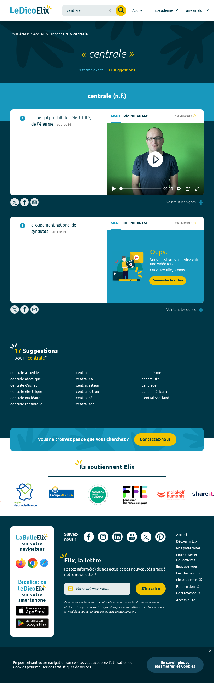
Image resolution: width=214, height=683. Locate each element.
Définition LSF (135, 116)
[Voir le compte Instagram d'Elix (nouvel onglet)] (103, 537)
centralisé (84, 398)
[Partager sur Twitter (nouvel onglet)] (15, 205)
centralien (84, 379)
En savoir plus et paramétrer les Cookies (175, 665)
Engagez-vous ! (187, 566)
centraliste (151, 379)
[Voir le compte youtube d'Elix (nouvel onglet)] (132, 537)
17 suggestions (121, 70)
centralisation (87, 392)
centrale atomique (25, 379)
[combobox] (94, 10)
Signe (115, 116)
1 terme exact (91, 70)
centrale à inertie (24, 373)
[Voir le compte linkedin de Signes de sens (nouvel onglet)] (117, 537)
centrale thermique (26, 404)
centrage (149, 385)
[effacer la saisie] (109, 10)
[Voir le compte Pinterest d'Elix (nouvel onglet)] (160, 537)
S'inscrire (150, 588)
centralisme (151, 373)
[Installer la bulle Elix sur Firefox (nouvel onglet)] (21, 565)
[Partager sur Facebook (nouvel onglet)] (24, 205)
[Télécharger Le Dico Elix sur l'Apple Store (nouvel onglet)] (32, 611)
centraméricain (154, 392)
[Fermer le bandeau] (210, 650)
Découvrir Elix (186, 541)
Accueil (39, 34)
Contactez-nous (155, 439)
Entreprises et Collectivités (186, 557)
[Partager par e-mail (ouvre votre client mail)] (34, 205)
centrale (80, 34)
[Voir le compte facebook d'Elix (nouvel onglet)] (89, 537)
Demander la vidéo (167, 280)
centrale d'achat (23, 385)
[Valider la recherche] (121, 10)
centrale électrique (26, 392)
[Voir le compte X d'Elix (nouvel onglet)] (146, 537)
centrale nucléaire (25, 398)
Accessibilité (185, 600)
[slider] (140, 188)
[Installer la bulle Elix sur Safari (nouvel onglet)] (44, 565)
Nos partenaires (188, 548)
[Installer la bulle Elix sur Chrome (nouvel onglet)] (33, 565)
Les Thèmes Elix (188, 573)
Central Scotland (155, 398)
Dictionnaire (59, 34)
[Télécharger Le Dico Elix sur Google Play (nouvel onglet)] (32, 623)
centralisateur (87, 385)
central (82, 373)
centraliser (85, 404)
